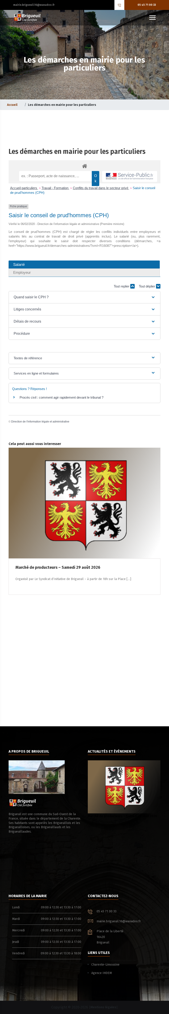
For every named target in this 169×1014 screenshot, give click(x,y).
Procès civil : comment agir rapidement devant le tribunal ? (61, 397)
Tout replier (122, 286)
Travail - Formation (55, 188)
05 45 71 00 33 (147, 4)
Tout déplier (147, 286)
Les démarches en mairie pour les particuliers (77, 152)
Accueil (12, 105)
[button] (84, 297)
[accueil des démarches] (84, 166)
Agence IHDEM (101, 973)
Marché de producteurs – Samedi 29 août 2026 (122, 816)
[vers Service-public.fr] (129, 176)
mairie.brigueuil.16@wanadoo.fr (34, 4)
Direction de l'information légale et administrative (40, 421)
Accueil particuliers (24, 188)
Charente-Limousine (105, 964)
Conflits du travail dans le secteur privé (101, 188)
